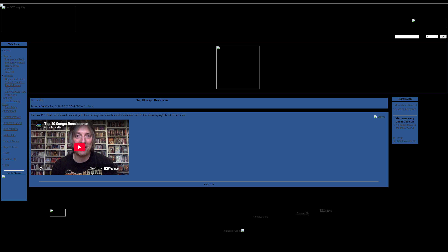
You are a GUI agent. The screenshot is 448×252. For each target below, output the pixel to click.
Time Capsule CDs (15, 91)
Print (399, 137)
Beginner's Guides (15, 79)
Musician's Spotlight (9, 96)
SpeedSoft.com (232, 230)
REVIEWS (10, 111)
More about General (405, 105)
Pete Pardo (88, 106)
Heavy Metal (12, 65)
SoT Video (37, 100)
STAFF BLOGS (13, 123)
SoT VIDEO (11, 129)
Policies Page (261, 216)
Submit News (11, 141)
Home (7, 50)
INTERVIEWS (12, 117)
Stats (6, 164)
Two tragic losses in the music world (405, 126)
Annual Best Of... (14, 82)
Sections (8, 75)
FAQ (6, 153)
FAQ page (326, 210)
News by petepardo (405, 108)
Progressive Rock (14, 59)
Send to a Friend (405, 140)
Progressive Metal (15, 62)
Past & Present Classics (11, 87)
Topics (7, 56)
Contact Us (10, 159)
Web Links (10, 135)
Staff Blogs (11, 107)
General (9, 72)
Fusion (8, 68)
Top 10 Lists (10, 147)
